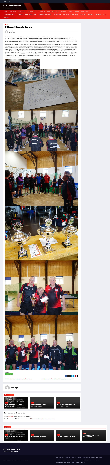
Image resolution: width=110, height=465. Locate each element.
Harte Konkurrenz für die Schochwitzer (91, 436)
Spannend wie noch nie (38, 404)
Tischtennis (98, 14)
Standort (90, 14)
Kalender (77, 11)
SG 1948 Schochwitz (12, 5)
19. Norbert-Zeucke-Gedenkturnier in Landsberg (19, 379)
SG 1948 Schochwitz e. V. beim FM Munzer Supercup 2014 (57, 379)
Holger (12, 30)
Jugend (70, 11)
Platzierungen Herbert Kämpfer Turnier (27, 14)
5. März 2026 (35, 438)
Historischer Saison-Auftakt (66, 404)
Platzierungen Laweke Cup (45, 14)
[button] (103, 14)
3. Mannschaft (31, 11)
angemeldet (10, 416)
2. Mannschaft (22, 11)
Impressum (63, 11)
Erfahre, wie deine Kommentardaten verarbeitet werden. (42, 418)
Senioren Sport (57, 14)
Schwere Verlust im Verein (13, 404)
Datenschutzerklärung (53, 11)
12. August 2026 (9, 438)
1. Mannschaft (12, 11)
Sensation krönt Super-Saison (70, 14)
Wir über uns (7, 17)
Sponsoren (83, 14)
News (7, 24)
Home (5, 11)
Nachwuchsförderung (9, 14)
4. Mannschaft (41, 11)
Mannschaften (84, 11)
